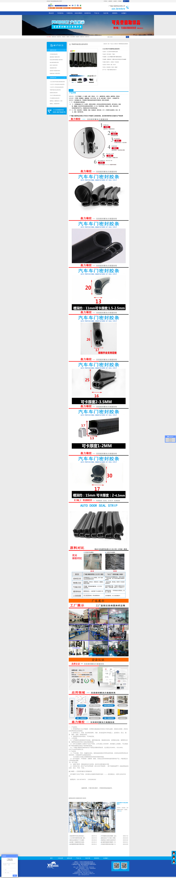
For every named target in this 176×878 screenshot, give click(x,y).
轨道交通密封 (78, 13)
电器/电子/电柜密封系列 (55, 70)
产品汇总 (96, 13)
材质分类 (116, 43)
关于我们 (105, 1)
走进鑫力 (123, 13)
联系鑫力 (120, 1)
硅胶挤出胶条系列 (54, 92)
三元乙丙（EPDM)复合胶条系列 (57, 87)
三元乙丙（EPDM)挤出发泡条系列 (57, 84)
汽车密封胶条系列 (54, 54)
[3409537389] (173, 861)
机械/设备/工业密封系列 (55, 73)
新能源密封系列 (53, 67)
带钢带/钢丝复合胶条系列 (55, 89)
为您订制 (105, 13)
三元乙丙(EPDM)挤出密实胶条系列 (57, 81)
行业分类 (60, 858)
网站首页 (51, 13)
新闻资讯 (114, 13)
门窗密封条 (69, 13)
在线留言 (115, 1)
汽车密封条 (60, 13)
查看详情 (119, 811)
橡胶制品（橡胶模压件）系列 (56, 100)
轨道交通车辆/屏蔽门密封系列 (56, 59)
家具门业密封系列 (54, 65)
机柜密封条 (87, 13)
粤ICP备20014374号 (85, 874)
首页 (108, 43)
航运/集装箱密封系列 (54, 62)
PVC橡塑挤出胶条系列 (54, 98)
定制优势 (110, 1)
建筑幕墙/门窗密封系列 (55, 56)
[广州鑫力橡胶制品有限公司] (64, 6)
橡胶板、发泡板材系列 (54, 103)
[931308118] (173, 852)
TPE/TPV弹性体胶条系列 (55, 95)
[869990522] (173, 857)
